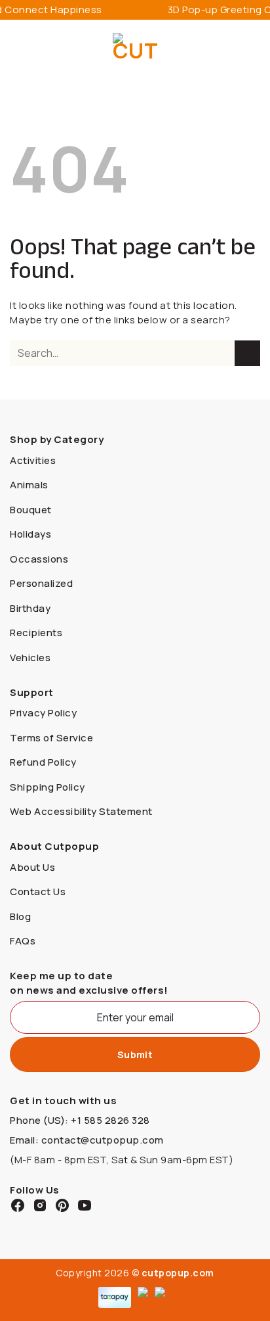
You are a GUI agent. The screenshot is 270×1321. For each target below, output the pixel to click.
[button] (18, 49)
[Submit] (247, 353)
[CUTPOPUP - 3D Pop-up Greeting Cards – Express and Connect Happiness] (135, 49)
